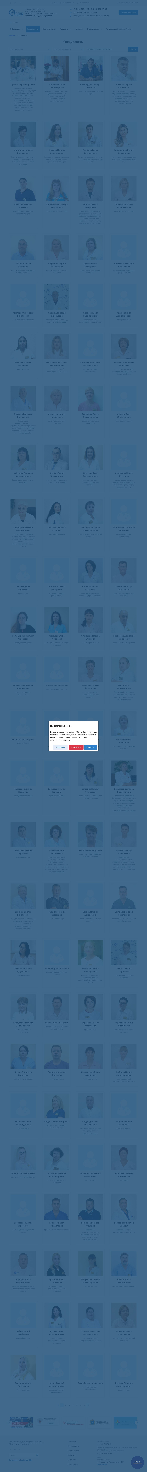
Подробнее (60, 747)
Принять (90, 747)
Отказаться (76, 747)
